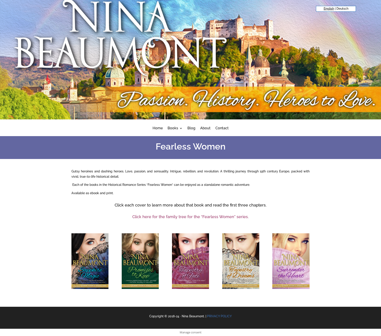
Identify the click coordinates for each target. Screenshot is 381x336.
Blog (191, 128)
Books (173, 128)
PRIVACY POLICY (219, 316)
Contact (222, 128)
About (205, 128)
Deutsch (342, 8)
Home (158, 128)
